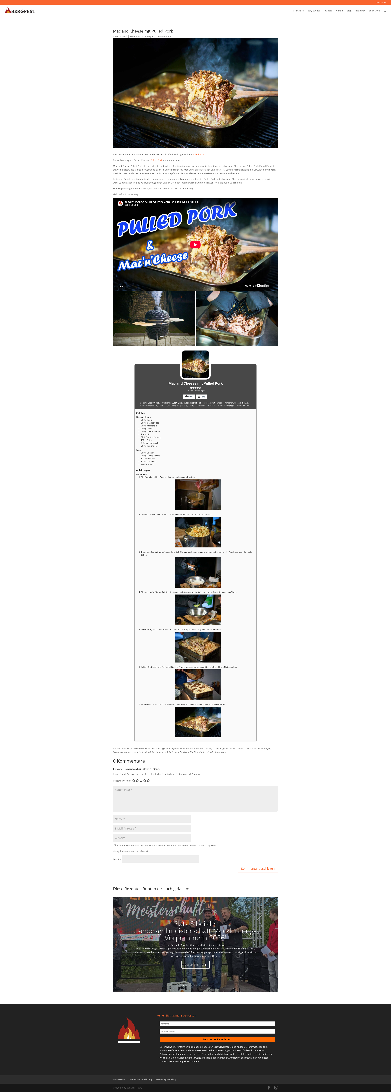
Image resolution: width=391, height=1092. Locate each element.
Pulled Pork (198, 154)
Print (190, 397)
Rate (202, 397)
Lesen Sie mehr (195, 965)
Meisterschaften (200, 945)
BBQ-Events (314, 11)
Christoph (122, 36)
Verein (339, 11)
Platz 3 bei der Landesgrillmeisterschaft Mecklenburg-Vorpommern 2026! (195, 930)
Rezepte (328, 11)
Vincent (174, 945)
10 (207, 985)
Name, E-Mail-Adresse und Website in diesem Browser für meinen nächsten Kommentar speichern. (168, 845)
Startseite (298, 11)
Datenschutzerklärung (140, 1079)
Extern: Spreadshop (166, 1079)
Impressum (381, 2)
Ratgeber (360, 11)
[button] (191, 388)
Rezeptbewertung (122, 780)
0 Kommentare (163, 36)
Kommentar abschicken (258, 868)
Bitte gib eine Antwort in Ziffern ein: (131, 851)
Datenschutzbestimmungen (174, 1054)
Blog (349, 11)
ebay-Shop (374, 11)
